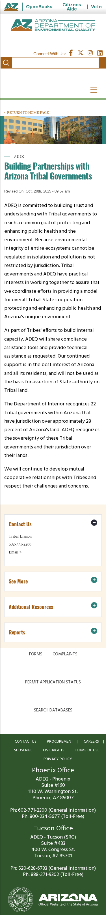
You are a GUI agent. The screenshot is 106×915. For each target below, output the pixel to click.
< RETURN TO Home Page (26, 112)
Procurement (60, 741)
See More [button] (18, 581)
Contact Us (25, 741)
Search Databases (53, 710)
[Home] (53, 25)
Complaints (65, 654)
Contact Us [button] (20, 524)
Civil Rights (53, 750)
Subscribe (23, 750)
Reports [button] (17, 632)
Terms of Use (87, 750)
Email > (15, 552)
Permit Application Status (53, 682)
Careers (91, 741)
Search (6, 63)
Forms (35, 654)
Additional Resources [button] (31, 606)
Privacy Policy (58, 759)
